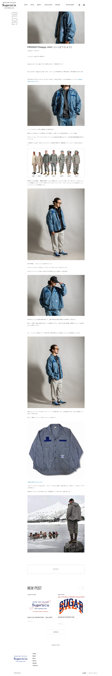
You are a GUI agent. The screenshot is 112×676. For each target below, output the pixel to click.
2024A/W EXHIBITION (66, 617)
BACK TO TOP (55, 645)
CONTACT (35, 665)
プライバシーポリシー (93, 673)
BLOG (32, 5)
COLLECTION (48, 5)
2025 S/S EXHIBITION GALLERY (39, 617)
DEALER (57, 5)
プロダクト (56, 569)
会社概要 (84, 673)
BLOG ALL (56, 632)
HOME (34, 653)
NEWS (26, 5)
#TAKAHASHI (30, 621)
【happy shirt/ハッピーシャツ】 (35, 481)
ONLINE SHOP (70, 5)
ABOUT (39, 5)
